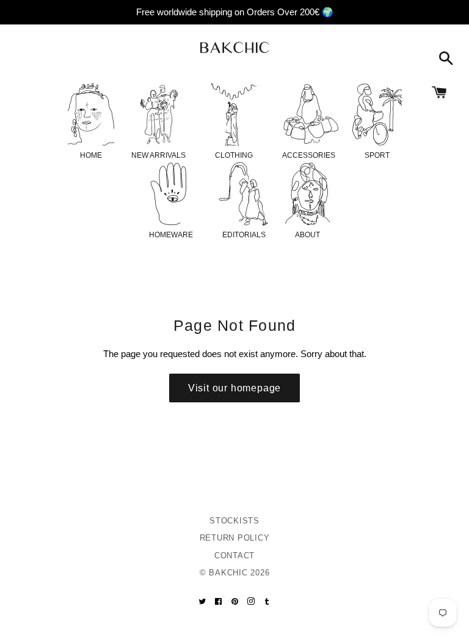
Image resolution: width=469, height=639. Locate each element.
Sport (377, 155)
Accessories (308, 155)
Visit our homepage (234, 388)
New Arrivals (158, 155)
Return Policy (235, 537)
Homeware (171, 235)
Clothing (234, 155)
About (307, 235)
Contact (234, 555)
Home (91, 155)
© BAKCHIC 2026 (235, 572)
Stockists (234, 520)
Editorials (244, 235)
